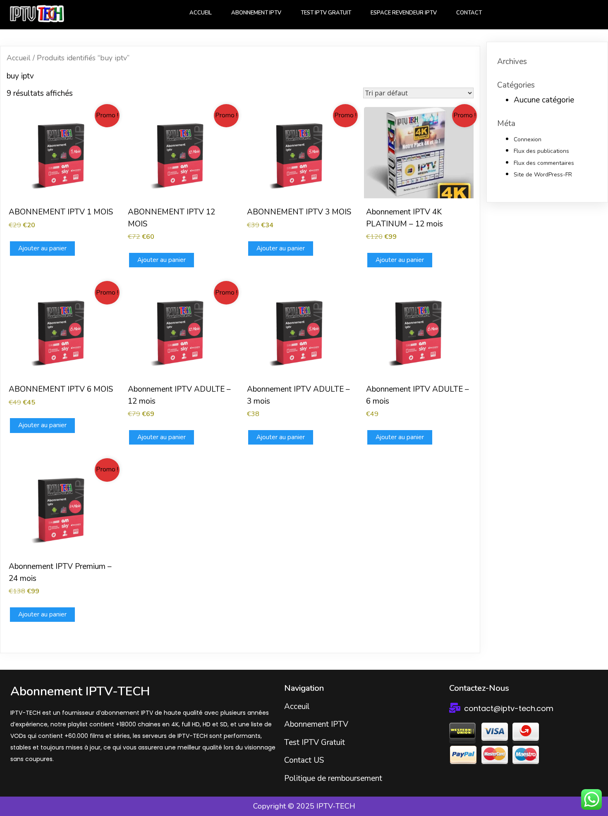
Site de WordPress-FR (543, 174)
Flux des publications (541, 151)
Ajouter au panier (42, 248)
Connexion (527, 139)
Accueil (19, 58)
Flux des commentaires (544, 163)
